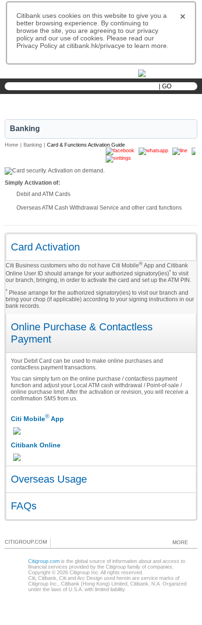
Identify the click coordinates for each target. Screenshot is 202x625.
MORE (180, 542)
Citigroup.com (44, 561)
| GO (165, 86)
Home (11, 145)
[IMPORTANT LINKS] (162, 72)
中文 (75, 74)
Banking (32, 145)
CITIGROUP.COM (26, 542)
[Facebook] (58, 542)
